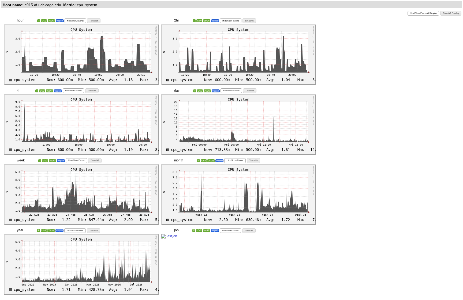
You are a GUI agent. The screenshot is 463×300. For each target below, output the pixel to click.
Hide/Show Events (75, 21)
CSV (44, 21)
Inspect (60, 21)
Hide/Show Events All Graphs (423, 13)
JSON (51, 21)
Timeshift (93, 21)
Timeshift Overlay (451, 13)
